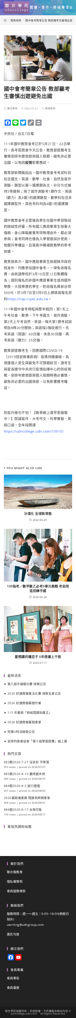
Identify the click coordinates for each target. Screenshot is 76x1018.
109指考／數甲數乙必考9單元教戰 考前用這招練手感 (38, 588)
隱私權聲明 (15, 881)
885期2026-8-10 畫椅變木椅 (24, 774)
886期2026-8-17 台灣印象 (23, 809)
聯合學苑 (12, 108)
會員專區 (13, 978)
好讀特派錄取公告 (21, 732)
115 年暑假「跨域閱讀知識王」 (29, 712)
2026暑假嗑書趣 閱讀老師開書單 (27, 798)
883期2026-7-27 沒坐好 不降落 (26, 762)
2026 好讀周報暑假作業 (24, 703)
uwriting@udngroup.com (25, 925)
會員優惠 (13, 988)
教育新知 (50, 108)
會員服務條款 (16, 891)
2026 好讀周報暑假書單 (24, 722)
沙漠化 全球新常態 (38, 513)
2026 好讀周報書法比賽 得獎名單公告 (34, 693)
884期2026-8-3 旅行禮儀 (22, 786)
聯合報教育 (15, 872)
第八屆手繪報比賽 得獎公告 (26, 684)
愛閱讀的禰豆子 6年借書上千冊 (38, 656)
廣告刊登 (13, 934)
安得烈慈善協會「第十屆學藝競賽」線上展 (37, 741)
